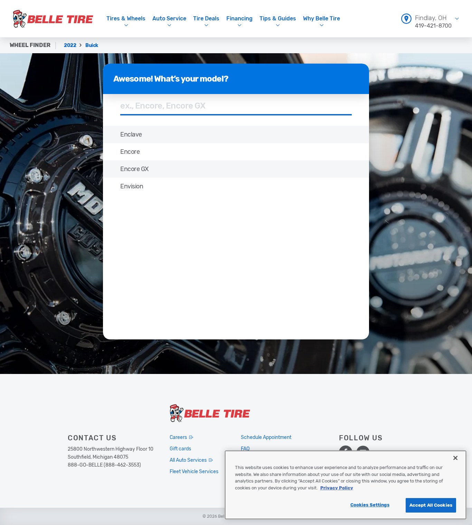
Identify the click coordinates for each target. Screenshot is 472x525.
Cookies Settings (369, 504)
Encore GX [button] (134, 169)
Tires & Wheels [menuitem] (125, 18)
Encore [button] (130, 152)
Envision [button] (131, 186)
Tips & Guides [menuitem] (277, 18)
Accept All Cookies (430, 505)
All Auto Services (188, 460)
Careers (178, 437)
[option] (236, 134)
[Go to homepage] (53, 19)
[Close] (455, 458)
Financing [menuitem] (239, 18)
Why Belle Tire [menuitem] (321, 18)
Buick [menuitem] (91, 45)
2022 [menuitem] (70, 45)
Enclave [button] (131, 134)
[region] (345, 484)
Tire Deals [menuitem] (206, 18)
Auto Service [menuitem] (169, 18)
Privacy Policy (336, 487)
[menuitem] (430, 18)
